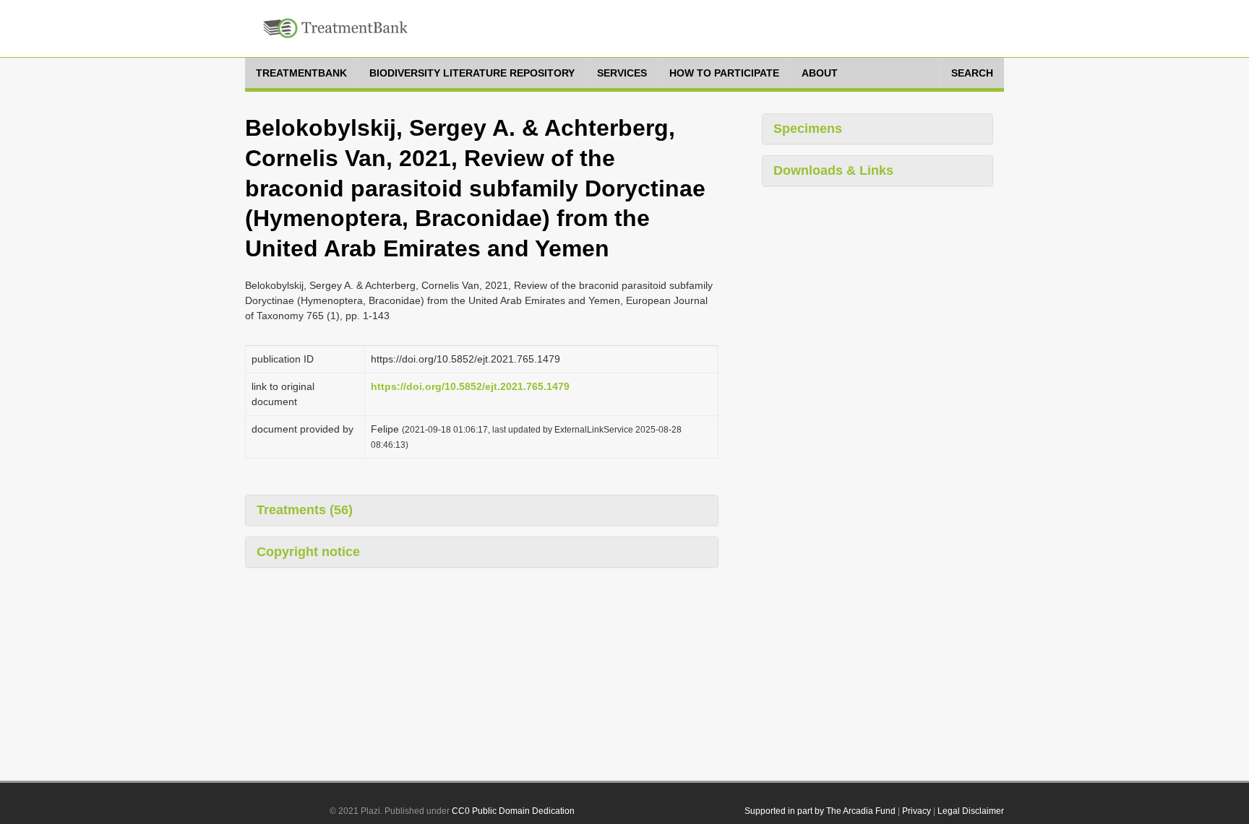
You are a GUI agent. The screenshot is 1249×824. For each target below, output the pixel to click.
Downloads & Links (833, 170)
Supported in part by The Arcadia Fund (820, 811)
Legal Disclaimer (970, 811)
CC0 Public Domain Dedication (513, 811)
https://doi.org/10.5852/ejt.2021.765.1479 (470, 386)
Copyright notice (308, 552)
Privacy (916, 811)
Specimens (807, 128)
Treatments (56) (305, 510)
